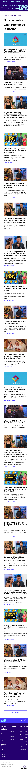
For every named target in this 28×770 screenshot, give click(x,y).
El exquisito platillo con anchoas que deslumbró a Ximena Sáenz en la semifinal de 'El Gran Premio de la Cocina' (15, 115)
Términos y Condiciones (5, 762)
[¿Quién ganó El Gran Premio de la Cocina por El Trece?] (15, 73)
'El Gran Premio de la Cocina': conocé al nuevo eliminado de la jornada (15, 288)
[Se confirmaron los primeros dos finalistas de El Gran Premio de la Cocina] (15, 174)
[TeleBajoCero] (7, 720)
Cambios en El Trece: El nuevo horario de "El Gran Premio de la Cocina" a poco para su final (15, 220)
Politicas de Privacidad (6, 764)
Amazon (22, 749)
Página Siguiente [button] (15, 712)
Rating (21, 746)
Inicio (5, 2)
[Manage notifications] (24, 766)
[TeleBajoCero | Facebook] (1, 12)
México (10, 766)
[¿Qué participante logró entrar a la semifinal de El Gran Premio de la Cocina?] (15, 139)
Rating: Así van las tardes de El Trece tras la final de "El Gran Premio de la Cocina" (15, 51)
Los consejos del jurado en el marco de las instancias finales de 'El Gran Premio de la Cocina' (15, 253)
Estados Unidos (5, 766)
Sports (26, 744)
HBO (25, 738)
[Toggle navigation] (2, 7)
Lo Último (11, 2)
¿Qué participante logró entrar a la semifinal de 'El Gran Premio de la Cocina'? (15, 150)
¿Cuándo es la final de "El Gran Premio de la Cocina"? (15, 322)
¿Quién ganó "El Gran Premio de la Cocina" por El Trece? (14, 83)
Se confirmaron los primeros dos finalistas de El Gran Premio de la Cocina (15, 185)
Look (22, 2)
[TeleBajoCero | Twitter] (4, 12)
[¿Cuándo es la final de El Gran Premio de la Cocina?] (15, 312)
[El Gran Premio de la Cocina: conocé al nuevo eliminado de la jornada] (15, 277)
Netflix (25, 731)
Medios (17, 2)
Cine (25, 741)
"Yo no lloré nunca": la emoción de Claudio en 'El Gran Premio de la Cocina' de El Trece (15, 356)
